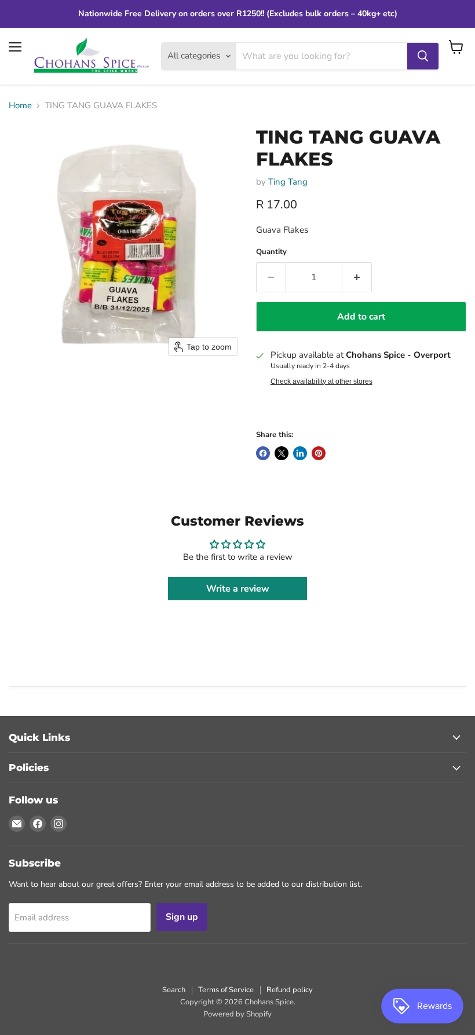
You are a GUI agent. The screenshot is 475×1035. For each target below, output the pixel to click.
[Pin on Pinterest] (319, 453)
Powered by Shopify (237, 1014)
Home (20, 106)
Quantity (271, 252)
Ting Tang (288, 182)
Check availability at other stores (321, 381)
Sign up (182, 917)
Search (173, 990)
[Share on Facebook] (263, 453)
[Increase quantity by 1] (357, 277)
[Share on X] (281, 453)
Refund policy (289, 990)
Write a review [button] (237, 588)
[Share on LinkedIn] (300, 453)
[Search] (423, 56)
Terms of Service (226, 990)
